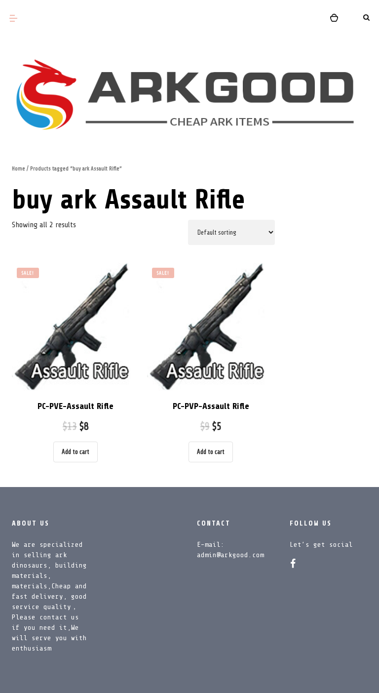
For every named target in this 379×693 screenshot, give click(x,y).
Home (18, 168)
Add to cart (75, 451)
